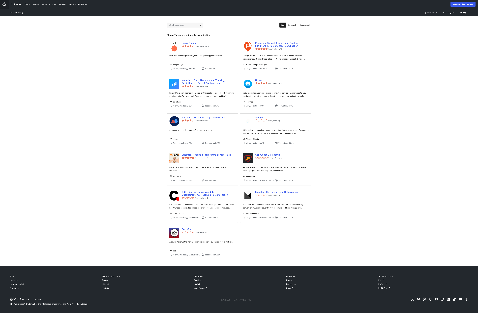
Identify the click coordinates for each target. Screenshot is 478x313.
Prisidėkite (290, 276)
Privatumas (14, 288)
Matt (381, 280)
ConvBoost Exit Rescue (267, 154)
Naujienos (14, 280)
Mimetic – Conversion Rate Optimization (276, 192)
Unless (258, 80)
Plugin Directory (16, 12)
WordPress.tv (200, 288)
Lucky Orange (189, 43)
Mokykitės (198, 276)
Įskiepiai (105, 284)
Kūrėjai (197, 284)
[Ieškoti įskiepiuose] (200, 25)
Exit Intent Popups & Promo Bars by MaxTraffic (206, 154)
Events (289, 280)
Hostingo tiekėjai (17, 284)
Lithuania (37, 300)
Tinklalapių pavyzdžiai (111, 276)
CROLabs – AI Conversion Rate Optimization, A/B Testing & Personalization (205, 193)
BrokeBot (187, 229)
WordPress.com (385, 276)
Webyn (259, 117)
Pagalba (197, 280)
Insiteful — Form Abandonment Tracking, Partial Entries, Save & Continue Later (203, 81)
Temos (105, 280)
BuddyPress (384, 288)
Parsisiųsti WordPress (463, 4)
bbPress (382, 284)
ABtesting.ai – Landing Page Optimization (203, 117)
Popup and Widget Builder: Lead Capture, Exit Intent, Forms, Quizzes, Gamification (277, 44)
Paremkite (291, 284)
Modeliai (105, 288)
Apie (12, 276)
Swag (289, 288)
